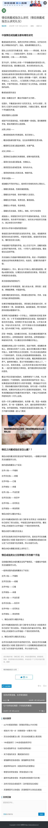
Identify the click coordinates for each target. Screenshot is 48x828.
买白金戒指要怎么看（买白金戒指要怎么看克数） (23, 736)
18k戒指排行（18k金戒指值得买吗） (18, 742)
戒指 (32, 26)
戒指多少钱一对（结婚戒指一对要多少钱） (21, 730)
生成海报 (7, 686)
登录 (4, 814)
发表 (41, 814)
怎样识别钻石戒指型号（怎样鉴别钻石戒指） (21, 783)
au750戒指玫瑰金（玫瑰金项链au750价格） (21, 724)
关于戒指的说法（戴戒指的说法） (17, 754)
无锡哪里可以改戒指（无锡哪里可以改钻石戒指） (23, 789)
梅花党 (4, 26)
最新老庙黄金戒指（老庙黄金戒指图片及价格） (22, 778)
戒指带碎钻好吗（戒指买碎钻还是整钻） (20, 766)
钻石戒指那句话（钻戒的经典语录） (18, 748)
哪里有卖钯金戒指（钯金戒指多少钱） (19, 772)
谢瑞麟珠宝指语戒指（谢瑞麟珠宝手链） (20, 760)
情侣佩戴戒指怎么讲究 (10, 670)
